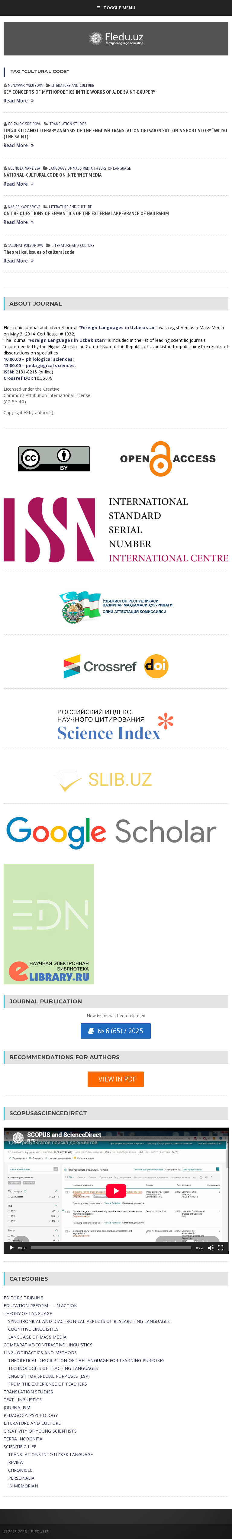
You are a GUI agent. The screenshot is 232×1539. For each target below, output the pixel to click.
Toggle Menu (119, 8)
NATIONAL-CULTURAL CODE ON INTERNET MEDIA (53, 175)
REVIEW (16, 1462)
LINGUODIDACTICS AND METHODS (40, 1352)
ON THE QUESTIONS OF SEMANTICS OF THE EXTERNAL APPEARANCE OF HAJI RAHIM (86, 213)
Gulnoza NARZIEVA (24, 168)
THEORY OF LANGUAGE (112, 168)
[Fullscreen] (221, 1248)
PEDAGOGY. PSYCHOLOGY (31, 1415)
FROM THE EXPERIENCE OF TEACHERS (47, 1384)
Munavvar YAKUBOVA (25, 85)
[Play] (11, 1248)
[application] (116, 1191)
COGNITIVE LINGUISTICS (33, 1329)
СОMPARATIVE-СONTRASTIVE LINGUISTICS (48, 1345)
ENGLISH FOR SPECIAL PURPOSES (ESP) (49, 1376)
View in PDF (115, 1079)
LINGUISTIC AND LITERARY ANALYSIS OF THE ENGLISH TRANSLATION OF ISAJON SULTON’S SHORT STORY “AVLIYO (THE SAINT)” (115, 133)
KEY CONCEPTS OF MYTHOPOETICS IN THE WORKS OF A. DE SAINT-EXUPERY (80, 92)
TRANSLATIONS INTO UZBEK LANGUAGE (50, 1454)
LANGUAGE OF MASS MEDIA (71, 168)
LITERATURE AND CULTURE (72, 85)
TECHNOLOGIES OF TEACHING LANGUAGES (53, 1368)
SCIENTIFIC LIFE (20, 1446)
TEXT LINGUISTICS (23, 1399)
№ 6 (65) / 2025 (118, 1031)
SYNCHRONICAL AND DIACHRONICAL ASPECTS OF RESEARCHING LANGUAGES (89, 1321)
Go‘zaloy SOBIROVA (24, 124)
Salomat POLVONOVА (25, 245)
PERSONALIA (21, 1478)
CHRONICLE (20, 1470)
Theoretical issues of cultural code (39, 252)
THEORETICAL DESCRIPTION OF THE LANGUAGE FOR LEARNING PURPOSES (86, 1360)
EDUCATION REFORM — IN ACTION (41, 1305)
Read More (16, 101)
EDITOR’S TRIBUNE (23, 1298)
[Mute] (211, 1248)
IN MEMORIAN (23, 1486)
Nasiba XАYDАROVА (24, 206)
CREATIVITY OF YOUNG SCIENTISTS (40, 1431)
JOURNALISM (17, 1407)
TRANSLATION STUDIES (68, 124)
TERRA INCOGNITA (23, 1439)
